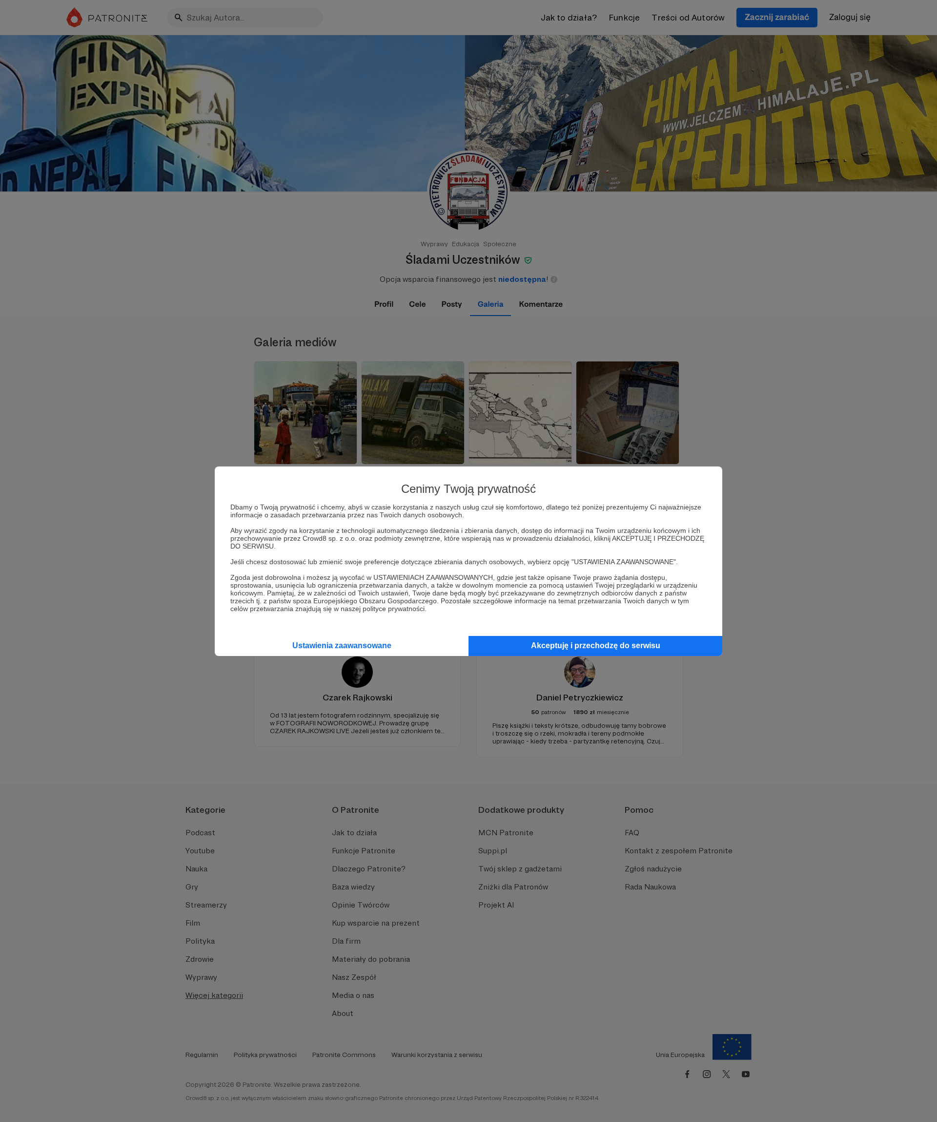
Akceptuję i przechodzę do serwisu (595, 645)
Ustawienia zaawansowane (341, 645)
